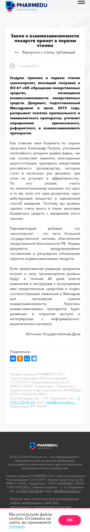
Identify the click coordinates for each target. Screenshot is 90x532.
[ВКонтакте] (13, 359)
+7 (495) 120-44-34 (29, 491)
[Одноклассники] (20, 359)
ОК (69, 520)
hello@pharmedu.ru (60, 402)
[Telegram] (34, 359)
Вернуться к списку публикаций (48, 52)
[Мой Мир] (27, 359)
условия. (17, 526)
